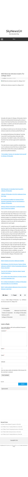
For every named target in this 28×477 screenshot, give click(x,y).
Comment (4, 330)
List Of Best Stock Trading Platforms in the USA (11, 434)
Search (2, 381)
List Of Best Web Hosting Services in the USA (11, 431)
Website (3, 361)
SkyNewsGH (14, 31)
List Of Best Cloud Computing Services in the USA (12, 429)
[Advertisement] (14, 14)
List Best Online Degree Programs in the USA (11, 424)
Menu (14, 39)
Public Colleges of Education (12, 299)
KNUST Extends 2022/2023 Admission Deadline (12, 260)
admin (4, 78)
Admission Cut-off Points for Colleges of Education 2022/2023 (20, 313)
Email (2, 355)
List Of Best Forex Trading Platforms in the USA (11, 426)
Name (3, 348)
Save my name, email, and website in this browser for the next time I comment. (13, 371)
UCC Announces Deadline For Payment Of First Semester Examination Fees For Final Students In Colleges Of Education (12, 201)
